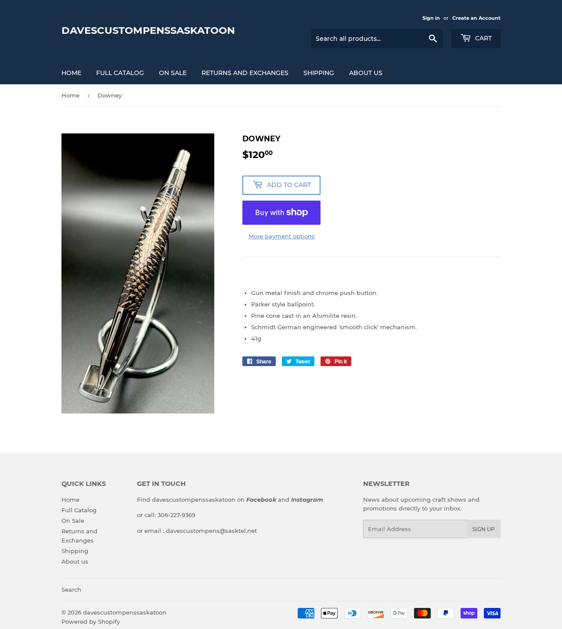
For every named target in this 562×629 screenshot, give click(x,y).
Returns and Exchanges (245, 73)
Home (71, 73)
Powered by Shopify (90, 621)
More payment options (282, 236)
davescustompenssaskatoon (148, 30)
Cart (482, 38)
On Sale (173, 73)
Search (71, 589)
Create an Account (476, 18)
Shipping (318, 73)
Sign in (431, 18)
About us (365, 73)
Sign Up (483, 529)
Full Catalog (120, 73)
